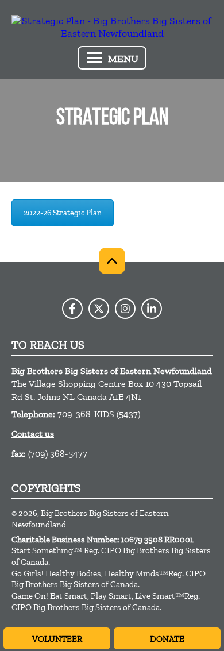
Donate (167, 639)
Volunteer (57, 639)
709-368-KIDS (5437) (98, 414)
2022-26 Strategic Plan (63, 213)
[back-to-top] (112, 261)
